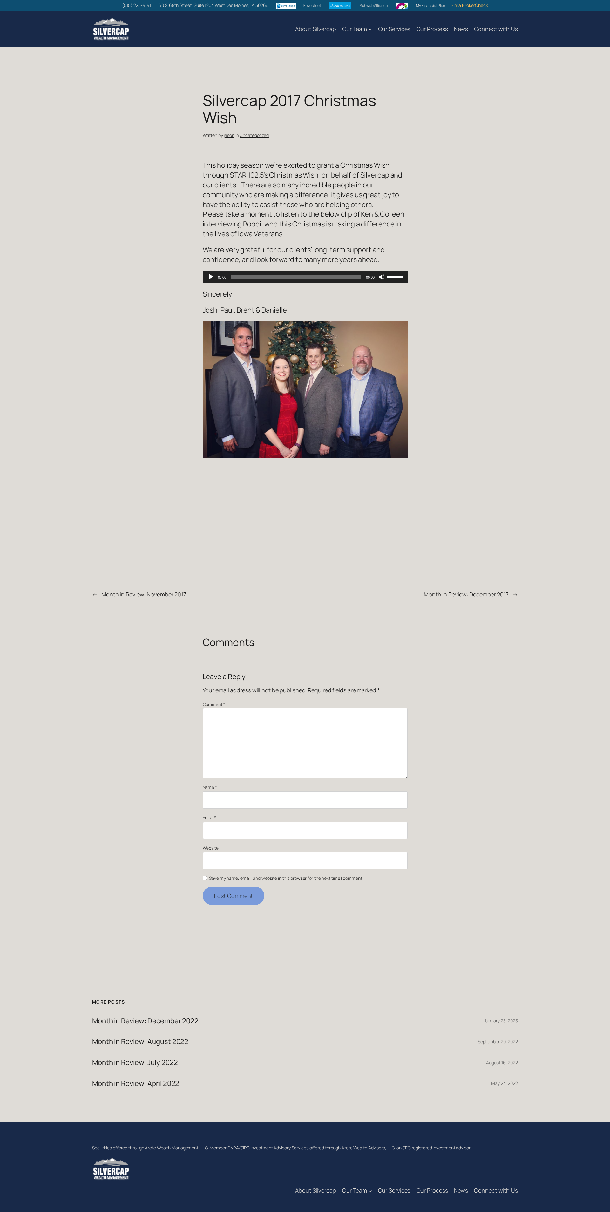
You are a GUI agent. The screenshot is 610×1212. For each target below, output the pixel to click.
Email (209, 817)
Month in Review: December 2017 (466, 594)
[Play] (211, 277)
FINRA (233, 1148)
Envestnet (312, 5)
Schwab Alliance (373, 5)
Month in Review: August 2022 (140, 1042)
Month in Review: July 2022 (135, 1063)
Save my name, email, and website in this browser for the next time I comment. (286, 878)
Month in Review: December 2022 (145, 1021)
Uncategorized (254, 135)
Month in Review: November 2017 (143, 594)
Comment (214, 704)
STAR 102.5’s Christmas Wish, (275, 175)
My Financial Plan (430, 5)
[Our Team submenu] (370, 29)
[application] (305, 277)
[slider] (395, 276)
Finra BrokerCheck (469, 5)
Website (211, 848)
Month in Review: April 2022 (135, 1083)
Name (210, 787)
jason (229, 135)
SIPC (245, 1148)
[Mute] (381, 277)
